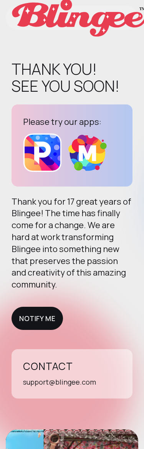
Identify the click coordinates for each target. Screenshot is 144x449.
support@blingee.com (59, 382)
